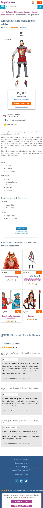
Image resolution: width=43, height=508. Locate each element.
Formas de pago (21, 467)
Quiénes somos (21, 474)
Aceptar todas (21, 501)
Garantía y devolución (21, 470)
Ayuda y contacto (21, 459)
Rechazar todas (21, 506)
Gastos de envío (21, 463)
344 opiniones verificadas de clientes (29, 490)
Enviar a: (33, 3)
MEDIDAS (22, 228)
